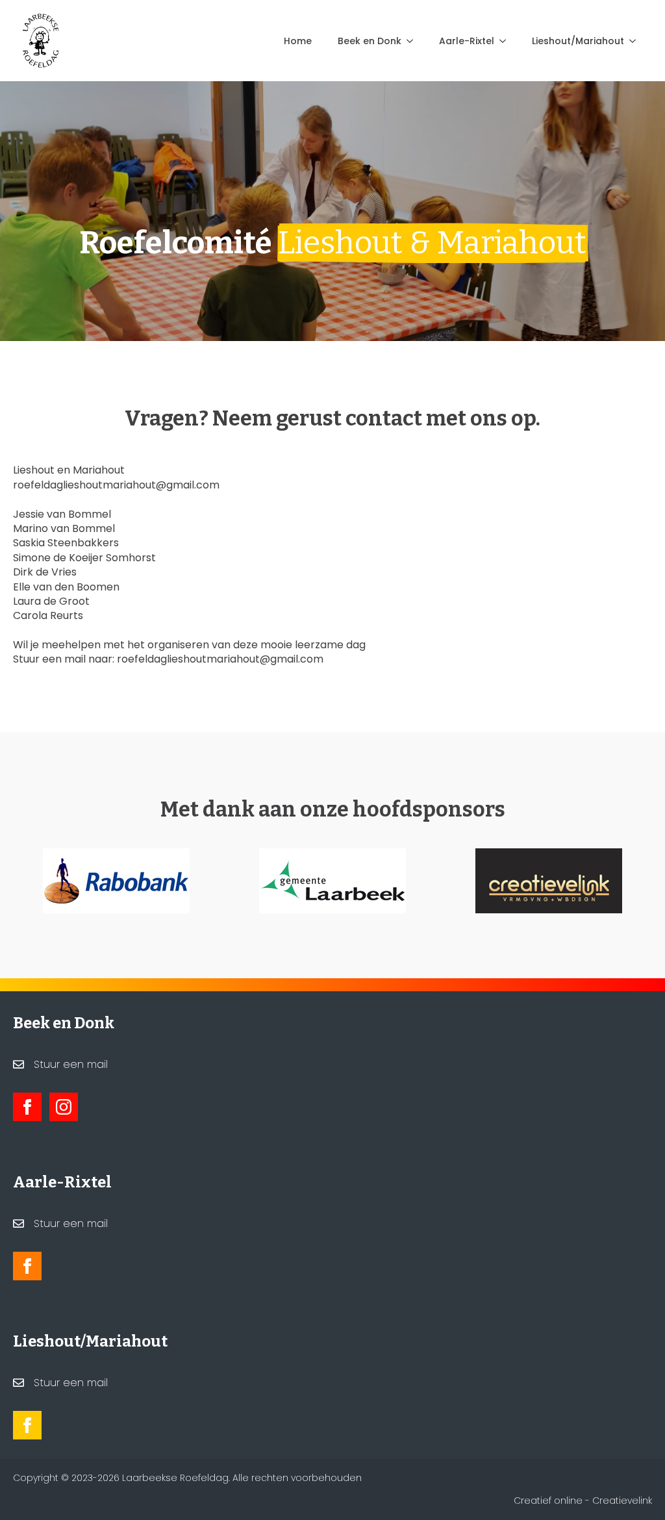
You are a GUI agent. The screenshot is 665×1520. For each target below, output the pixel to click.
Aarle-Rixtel (466, 40)
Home (298, 40)
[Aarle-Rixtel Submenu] (506, 40)
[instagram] (63, 1107)
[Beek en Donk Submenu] (413, 40)
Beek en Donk (369, 40)
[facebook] (27, 1107)
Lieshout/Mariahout (578, 40)
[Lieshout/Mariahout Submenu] (636, 40)
